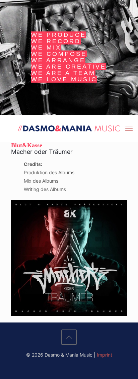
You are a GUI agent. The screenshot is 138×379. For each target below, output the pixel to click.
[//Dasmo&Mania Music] (69, 128)
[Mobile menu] (129, 128)
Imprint (104, 355)
